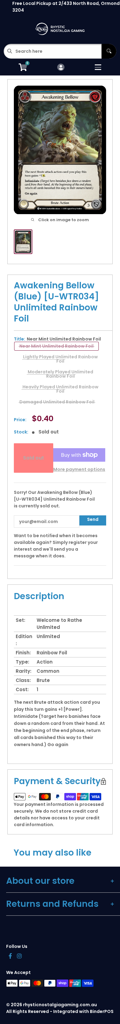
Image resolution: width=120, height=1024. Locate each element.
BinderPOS (102, 1011)
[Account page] (60, 68)
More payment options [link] (79, 469)
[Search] (109, 51)
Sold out (33, 457)
